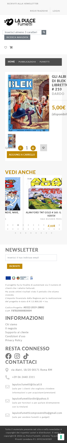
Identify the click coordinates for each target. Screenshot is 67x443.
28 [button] (41, 233)
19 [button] (44, 229)
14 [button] (18, 229)
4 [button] (23, 225)
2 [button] (13, 225)
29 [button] (46, 233)
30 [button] (51, 233)
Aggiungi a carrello (22, 155)
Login (56, 11)
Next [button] (64, 203)
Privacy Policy (13, 340)
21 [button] (54, 229)
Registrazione (39, 11)
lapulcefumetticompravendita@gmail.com (37, 413)
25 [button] (25, 233)
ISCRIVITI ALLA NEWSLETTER (23, 4)
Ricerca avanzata (17, 37)
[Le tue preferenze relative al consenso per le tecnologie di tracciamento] (61, 437)
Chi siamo (11, 324)
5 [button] (28, 225)
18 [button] (38, 229)
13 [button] (13, 229)
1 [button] (7, 225)
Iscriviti (14, 266)
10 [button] (54, 225)
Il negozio (11, 328)
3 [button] (18, 225)
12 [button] (7, 229)
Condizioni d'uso (15, 336)
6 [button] (33, 225)
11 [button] (59, 225)
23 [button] (15, 233)
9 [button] (49, 225)
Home (11, 62)
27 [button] (36, 233)
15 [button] (23, 229)
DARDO (58, 94)
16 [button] (28, 229)
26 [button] (31, 233)
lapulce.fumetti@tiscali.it (27, 384)
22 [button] (59, 229)
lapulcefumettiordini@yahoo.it (30, 398)
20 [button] (49, 229)
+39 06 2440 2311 (23, 377)
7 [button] (38, 225)
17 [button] (33, 229)
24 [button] (20, 233)
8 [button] (44, 225)
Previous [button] (2, 203)
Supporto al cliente (17, 332)
